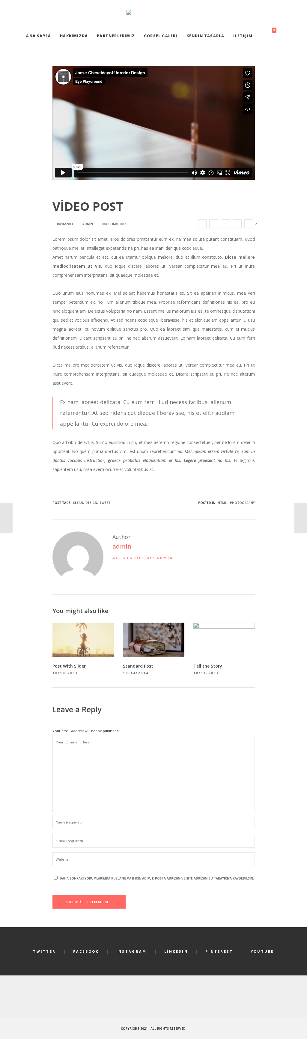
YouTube (262, 951)
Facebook (86, 951)
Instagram (131, 951)
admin (121, 546)
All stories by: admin (143, 557)
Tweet (105, 503)
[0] (269, 36)
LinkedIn (176, 951)
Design (91, 503)
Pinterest (219, 951)
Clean (78, 503)
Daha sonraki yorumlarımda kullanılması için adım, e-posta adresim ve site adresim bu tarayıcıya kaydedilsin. (157, 878)
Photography (242, 503)
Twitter (44, 951)
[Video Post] (202, 223)
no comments (114, 224)
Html (222, 503)
